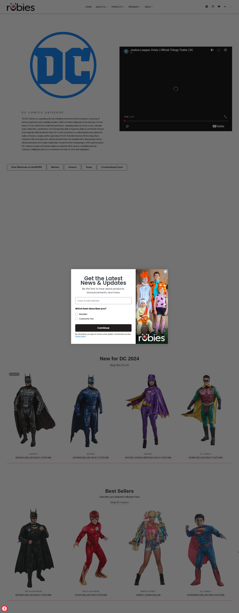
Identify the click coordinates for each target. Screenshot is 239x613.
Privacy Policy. (80, 336)
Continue (103, 328)
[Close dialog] (165, 271)
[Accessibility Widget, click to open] (4, 608)
